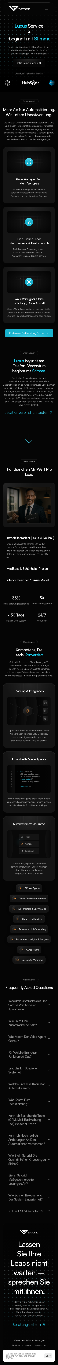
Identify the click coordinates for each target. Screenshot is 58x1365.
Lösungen (39, 1340)
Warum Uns (19, 1340)
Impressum (27, 1345)
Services (16, 1345)
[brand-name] (19, 9)
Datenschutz (40, 1345)
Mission (29, 1340)
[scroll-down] (29, 438)
